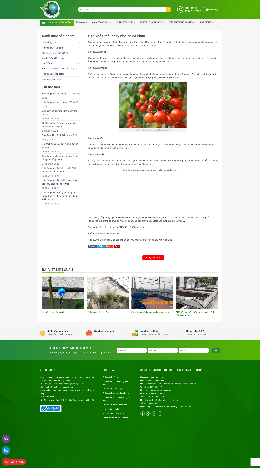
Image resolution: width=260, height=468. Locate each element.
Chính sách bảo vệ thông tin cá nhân (116, 383)
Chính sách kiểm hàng (112, 389)
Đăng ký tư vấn (153, 257)
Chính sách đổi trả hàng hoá (115, 405)
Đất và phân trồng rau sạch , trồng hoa (60, 68)
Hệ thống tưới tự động (52, 48)
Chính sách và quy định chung (116, 393)
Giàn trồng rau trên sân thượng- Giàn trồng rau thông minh (59, 158)
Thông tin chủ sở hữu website (115, 418)
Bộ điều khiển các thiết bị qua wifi (58, 135)
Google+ (109, 246)
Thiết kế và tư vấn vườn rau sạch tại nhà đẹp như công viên (59, 125)
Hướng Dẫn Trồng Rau (53, 74)
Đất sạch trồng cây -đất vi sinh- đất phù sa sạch (60, 146)
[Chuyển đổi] (79, 42)
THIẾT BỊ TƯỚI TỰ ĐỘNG (151, 22)
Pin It (116, 246)
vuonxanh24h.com (159, 393)
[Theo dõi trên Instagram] (148, 413)
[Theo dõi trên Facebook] (142, 413)
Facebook (92, 246)
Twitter (101, 246)
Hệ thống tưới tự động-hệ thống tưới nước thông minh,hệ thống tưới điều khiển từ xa (59, 196)
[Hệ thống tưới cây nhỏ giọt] (63, 293)
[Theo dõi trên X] (154, 413)
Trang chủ (82, 22)
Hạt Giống (205, 22)
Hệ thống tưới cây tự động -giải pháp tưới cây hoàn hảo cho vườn (59, 182)
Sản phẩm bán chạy (51, 79)
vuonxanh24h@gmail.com (160, 390)
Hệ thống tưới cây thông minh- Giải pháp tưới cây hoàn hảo (59, 170)
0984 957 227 (156, 387)
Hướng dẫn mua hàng (112, 409)
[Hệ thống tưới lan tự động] (108, 293)
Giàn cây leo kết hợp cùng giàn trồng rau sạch (59, 113)
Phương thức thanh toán (113, 413)
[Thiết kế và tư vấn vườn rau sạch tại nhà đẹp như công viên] (197, 293)
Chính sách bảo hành (112, 377)
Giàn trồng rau (100, 22)
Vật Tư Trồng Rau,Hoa (181, 22)
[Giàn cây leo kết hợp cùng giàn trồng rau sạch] (152, 293)
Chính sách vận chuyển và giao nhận (116, 398)
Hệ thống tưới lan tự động (54, 102)
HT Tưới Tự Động (124, 22)
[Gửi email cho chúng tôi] (160, 413)
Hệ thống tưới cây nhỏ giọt (55, 93)
